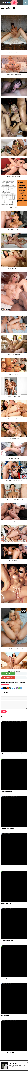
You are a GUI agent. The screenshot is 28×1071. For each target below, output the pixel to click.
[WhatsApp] (19, 688)
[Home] (9, 2)
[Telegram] (21, 688)
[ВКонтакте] (2, 688)
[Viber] (17, 688)
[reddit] (8, 688)
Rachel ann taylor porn (7, 940)
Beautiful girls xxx (6, 978)
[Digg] (6, 688)
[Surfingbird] (12, 688)
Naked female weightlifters (8, 1052)
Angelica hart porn (6, 903)
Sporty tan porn (5, 1015)
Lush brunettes (5, 866)
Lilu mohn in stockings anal (8, 828)
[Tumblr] (14, 688)
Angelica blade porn (6, 791)
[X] (4, 688)
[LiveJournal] (10, 688)
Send (4, 711)
